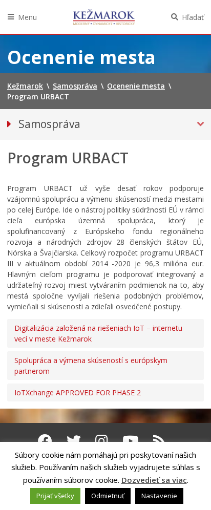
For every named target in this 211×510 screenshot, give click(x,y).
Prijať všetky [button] (55, 495)
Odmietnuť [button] (107, 495)
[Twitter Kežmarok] (74, 441)
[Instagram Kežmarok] (101, 441)
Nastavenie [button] (159, 495)
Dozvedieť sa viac (154, 480)
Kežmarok (104, 17)
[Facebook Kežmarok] (45, 441)
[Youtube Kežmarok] (130, 441)
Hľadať (193, 17)
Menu (27, 17)
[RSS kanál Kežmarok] (159, 441)
